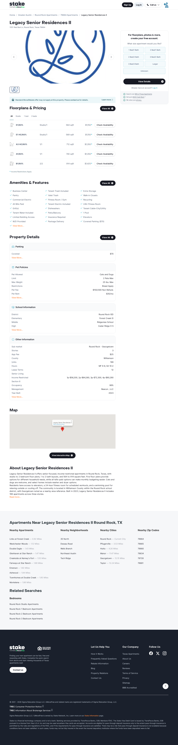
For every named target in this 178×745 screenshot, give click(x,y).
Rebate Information (99, 663)
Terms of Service (130, 673)
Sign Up (127, 5)
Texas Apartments (130, 654)
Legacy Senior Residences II (40, 22)
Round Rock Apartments (46, 15)
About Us (126, 658)
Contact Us (96, 678)
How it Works (97, 654)
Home (12, 15)
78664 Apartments (69, 15)
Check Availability (105, 125)
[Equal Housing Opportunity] (44, 648)
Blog (93, 668)
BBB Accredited (129, 687)
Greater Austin (25, 15)
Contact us (18, 670)
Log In (139, 5)
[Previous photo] (14, 57)
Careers (126, 663)
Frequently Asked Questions (104, 658)
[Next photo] (111, 57)
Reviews (126, 668)
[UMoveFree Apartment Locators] (17, 648)
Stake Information (92, 716)
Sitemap (126, 683)
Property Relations (99, 673)
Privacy (125, 678)
